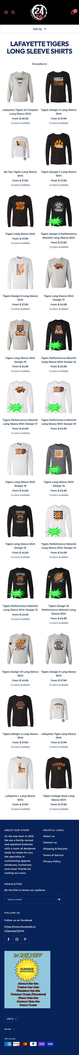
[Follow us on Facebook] (8, 939)
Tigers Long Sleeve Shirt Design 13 (20, 545)
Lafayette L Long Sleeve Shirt (20, 797)
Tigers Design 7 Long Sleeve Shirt (58, 173)
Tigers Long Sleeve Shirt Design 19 (20, 483)
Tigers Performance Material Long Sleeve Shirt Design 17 (20, 421)
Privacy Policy (52, 861)
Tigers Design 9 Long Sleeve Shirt (58, 673)
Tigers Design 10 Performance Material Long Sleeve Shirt (59, 609)
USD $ (10, 1018)
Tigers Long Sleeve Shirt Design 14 (59, 483)
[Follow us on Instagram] (17, 939)
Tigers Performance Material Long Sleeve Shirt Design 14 (58, 545)
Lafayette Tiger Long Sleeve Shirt (58, 735)
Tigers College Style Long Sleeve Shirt (58, 797)
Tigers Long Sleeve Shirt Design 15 (20, 359)
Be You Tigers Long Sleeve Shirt (20, 173)
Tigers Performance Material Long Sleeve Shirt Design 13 (20, 607)
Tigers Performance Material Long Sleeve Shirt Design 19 (58, 421)
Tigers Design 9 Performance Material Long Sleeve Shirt (59, 235)
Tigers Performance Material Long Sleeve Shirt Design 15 (58, 359)
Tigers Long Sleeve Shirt (20, 233)
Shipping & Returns (55, 848)
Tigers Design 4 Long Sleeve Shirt (20, 735)
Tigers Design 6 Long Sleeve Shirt (20, 297)
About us (49, 836)
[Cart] (73, 12)
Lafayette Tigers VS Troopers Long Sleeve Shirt (20, 111)
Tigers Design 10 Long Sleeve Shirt (20, 673)
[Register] (58, 899)
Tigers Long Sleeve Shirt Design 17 (59, 297)
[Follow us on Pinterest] (25, 939)
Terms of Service (53, 855)
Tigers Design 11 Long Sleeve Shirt (58, 111)
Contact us (50, 842)
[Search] (13, 12)
